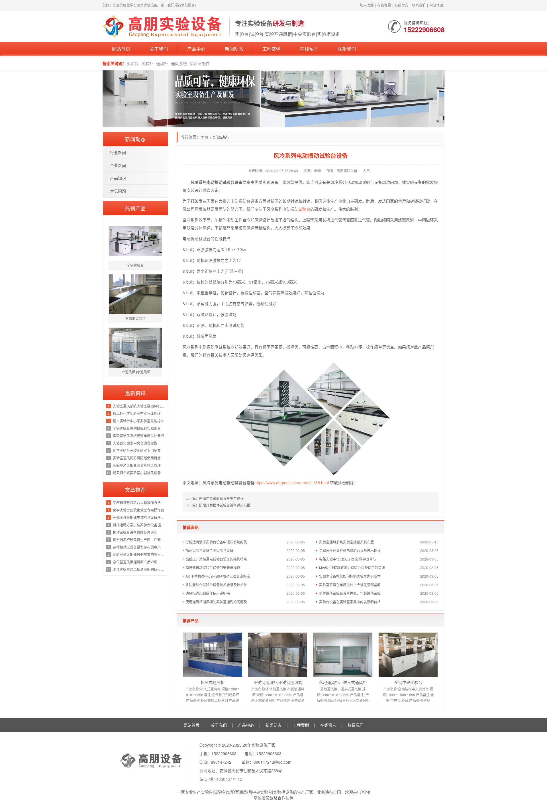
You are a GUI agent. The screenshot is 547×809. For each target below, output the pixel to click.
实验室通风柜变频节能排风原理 (137, 465)
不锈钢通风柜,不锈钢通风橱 (277, 682)
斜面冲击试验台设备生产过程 (221, 498)
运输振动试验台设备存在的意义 (137, 547)
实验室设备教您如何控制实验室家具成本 (350, 576)
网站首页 (121, 49)
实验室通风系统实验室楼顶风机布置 (346, 541)
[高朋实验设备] (163, 25)
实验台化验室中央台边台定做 (135, 443)
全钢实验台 (135, 265)
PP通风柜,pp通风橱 (135, 371)
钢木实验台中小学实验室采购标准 (138, 420)
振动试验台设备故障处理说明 (135, 532)
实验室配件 (200, 63)
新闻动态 (234, 49)
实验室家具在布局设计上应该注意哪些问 (350, 584)
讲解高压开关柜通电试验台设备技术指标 (350, 550)
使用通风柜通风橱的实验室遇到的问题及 (216, 601)
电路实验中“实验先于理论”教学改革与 (347, 559)
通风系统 (179, 63)
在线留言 (401, 5)
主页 (204, 137)
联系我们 (419, 5)
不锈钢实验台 (135, 318)
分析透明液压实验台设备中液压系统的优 (216, 541)
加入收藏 (366, 5)
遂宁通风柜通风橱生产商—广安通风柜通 (139, 539)
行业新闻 (118, 152)
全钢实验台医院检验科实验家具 (137, 428)
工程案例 (271, 49)
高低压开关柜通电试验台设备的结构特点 (216, 559)
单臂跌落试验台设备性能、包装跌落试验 (350, 593)
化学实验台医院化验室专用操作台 (138, 510)
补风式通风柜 (212, 682)
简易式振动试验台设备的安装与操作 (212, 567)
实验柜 (147, 63)
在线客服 (384, 5)
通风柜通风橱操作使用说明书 (207, 593)
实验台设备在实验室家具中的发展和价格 (350, 601)
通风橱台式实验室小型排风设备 (137, 472)
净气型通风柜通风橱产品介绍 (135, 561)
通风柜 (162, 63)
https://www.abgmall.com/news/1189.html (291, 482)
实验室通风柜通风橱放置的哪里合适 (139, 554)
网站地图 (436, 5)
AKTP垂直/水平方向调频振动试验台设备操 (217, 576)
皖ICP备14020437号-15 (220, 779)
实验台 (132, 63)
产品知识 (118, 178)
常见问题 (118, 191)
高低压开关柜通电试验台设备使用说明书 (139, 517)
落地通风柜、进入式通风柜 (343, 682)
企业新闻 (118, 165)
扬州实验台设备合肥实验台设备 (209, 550)
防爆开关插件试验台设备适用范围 (224, 505)
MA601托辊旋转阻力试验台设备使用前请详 (352, 567)
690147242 (221, 762)
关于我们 (159, 49)
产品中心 (196, 49)
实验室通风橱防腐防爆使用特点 (137, 457)
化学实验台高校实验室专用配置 (137, 450)
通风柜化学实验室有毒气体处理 (137, 413)
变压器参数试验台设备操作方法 (137, 502)
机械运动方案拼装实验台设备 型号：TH (139, 524)
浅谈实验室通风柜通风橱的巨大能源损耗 (139, 569)
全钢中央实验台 (408, 682)
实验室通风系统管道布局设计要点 (138, 435)
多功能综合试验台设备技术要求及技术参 (216, 584)
